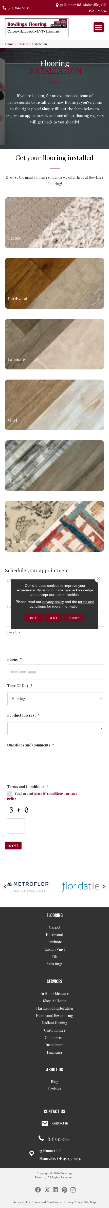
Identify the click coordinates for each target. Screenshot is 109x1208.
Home (9, 44)
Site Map (90, 1202)
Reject (53, 618)
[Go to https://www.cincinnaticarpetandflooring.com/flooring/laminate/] (54, 344)
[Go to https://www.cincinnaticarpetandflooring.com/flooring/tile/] (54, 465)
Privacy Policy (73, 1202)
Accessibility (21, 1202)
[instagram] (73, 1189)
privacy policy (53, 602)
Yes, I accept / (42, 796)
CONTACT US (54, 1111)
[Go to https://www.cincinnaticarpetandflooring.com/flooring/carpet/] (54, 222)
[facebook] (38, 1189)
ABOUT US (54, 1070)
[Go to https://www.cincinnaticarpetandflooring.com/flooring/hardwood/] (54, 283)
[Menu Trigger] (99, 27)
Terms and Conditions (46, 1202)
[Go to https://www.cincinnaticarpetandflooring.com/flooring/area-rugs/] (54, 526)
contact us (60, 1123)
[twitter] (47, 1189)
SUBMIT (13, 845)
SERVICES (54, 981)
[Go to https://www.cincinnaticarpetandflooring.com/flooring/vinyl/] (54, 405)
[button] (5, 886)
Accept (34, 618)
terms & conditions (48, 794)
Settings (74, 618)
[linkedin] (55, 1189)
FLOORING (55, 915)
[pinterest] (64, 1189)
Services (23, 44)
